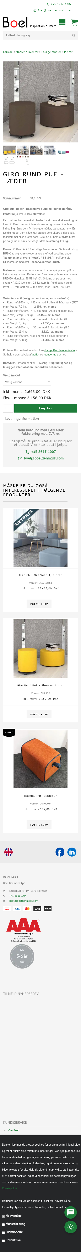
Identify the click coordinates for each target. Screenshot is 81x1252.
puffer (36, 354)
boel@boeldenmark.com (44, 458)
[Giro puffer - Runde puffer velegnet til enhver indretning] (23, 150)
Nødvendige (14, 1216)
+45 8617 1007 (61, 4)
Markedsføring (15, 1224)
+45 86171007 (17, 895)
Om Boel (13, 1130)
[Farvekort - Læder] (23, 160)
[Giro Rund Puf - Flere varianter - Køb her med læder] (63, 150)
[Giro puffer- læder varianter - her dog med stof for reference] (9, 150)
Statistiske (13, 1240)
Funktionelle (14, 1232)
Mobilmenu (62, 22)
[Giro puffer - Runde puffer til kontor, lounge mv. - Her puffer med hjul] (50, 150)
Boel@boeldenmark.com (54, 10)
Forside (8, 52)
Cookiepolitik (9, 1188)
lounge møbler (52, 354)
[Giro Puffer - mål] (9, 160)
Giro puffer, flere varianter (59, 350)
